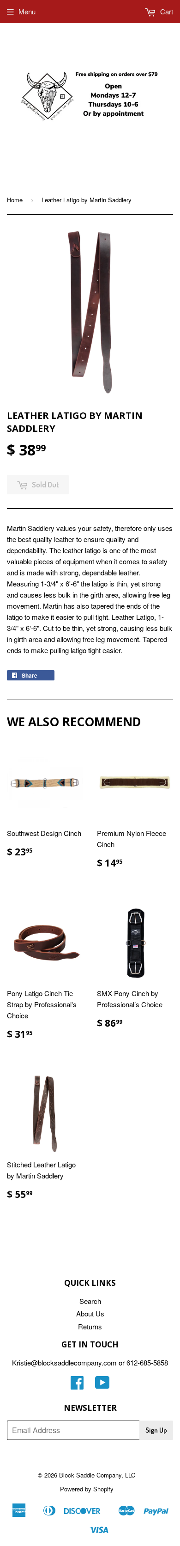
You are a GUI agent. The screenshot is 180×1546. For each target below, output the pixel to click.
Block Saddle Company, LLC (97, 1475)
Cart (165, 11)
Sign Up (156, 1430)
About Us (90, 1313)
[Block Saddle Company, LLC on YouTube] (102, 1385)
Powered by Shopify (87, 1488)
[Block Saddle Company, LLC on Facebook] (77, 1385)
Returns (90, 1326)
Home (15, 199)
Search (90, 1301)
